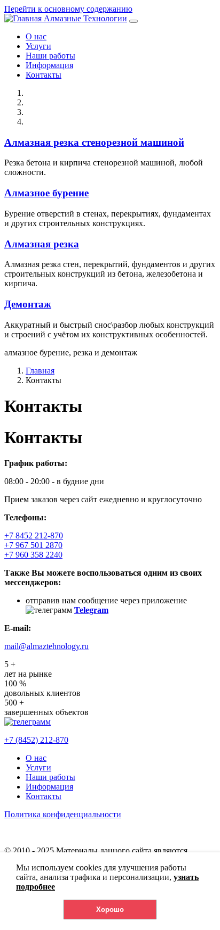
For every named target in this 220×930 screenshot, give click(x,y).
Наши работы (50, 55)
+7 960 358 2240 (33, 554)
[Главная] (24, 18)
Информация (49, 65)
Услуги (38, 46)
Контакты (43, 74)
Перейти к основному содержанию (68, 8)
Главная (40, 370)
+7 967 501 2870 (33, 545)
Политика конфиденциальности (62, 814)
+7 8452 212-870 (33, 535)
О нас (36, 36)
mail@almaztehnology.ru (46, 646)
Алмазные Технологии (85, 18)
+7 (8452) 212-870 (36, 739)
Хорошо (110, 910)
